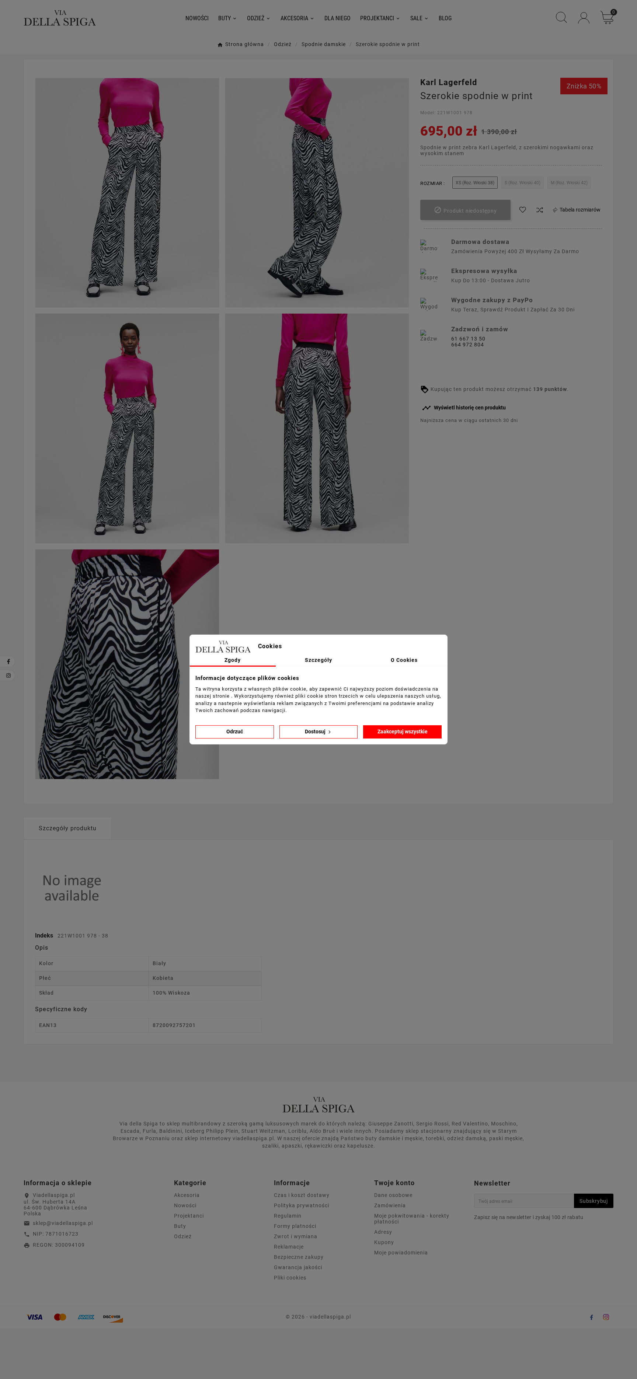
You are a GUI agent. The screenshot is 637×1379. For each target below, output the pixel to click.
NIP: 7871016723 (56, 1234)
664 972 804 (467, 345)
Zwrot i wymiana (295, 1236)
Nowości (185, 1205)
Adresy (383, 1232)
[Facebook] (591, 1317)
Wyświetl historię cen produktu (464, 408)
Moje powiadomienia (401, 1253)
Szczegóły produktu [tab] (68, 828)
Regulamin (288, 1216)
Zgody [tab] (232, 660)
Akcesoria (187, 1195)
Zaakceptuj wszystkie (402, 731)
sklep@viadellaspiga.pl (63, 1223)
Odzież (183, 1236)
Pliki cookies (290, 1278)
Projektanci (189, 1216)
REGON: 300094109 (59, 1245)
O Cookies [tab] (404, 660)
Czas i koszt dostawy (302, 1195)
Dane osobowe (393, 1195)
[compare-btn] (539, 210)
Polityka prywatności (301, 1205)
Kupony (384, 1242)
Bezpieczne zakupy (299, 1257)
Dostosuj (316, 731)
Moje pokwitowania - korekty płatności (411, 1219)
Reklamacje (289, 1247)
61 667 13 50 (468, 339)
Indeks (45, 935)
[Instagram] (606, 1317)
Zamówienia (390, 1205)
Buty (180, 1226)
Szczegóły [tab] (318, 660)
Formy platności (295, 1226)
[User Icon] (583, 18)
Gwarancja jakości (298, 1267)
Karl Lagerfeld (448, 82)
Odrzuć (234, 731)
